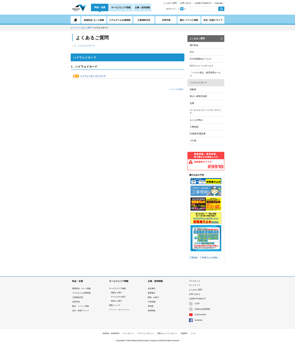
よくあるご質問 (170, 3)
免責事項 (184, 333)
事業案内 (151, 293)
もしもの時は (196, 120)
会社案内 (151, 288)
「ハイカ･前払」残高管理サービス (205, 74)
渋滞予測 (76, 302)
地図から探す (116, 293)
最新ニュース (114, 305)
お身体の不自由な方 (203, 3)
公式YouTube (200, 314)
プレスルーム (194, 281)
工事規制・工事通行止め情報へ (204, 257)
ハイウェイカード (198, 82)
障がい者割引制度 (198, 96)
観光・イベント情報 (80, 306)
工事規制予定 (77, 297)
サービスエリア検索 (117, 288)
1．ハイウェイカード (84, 45)
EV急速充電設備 (197, 133)
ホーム (73, 28)
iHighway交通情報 (202, 309)
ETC (192, 52)
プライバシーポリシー (145, 333)
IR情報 (150, 306)
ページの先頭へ (177, 89)
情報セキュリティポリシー (167, 333)
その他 (193, 140)
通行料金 (194, 45)
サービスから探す (118, 297)
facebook (198, 320)
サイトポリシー (128, 333)
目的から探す (116, 301)
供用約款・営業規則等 (110, 333)
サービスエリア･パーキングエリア (205, 111)
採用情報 (151, 311)
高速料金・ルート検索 (81, 288)
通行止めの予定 (196, 175)
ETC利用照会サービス (200, 59)
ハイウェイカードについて (93, 76)
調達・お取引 (153, 297)
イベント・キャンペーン (119, 310)
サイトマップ (194, 285)
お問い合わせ (185, 3)
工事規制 (194, 127)
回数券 (193, 89)
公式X (197, 303)
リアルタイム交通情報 (81, 293)
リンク (193, 333)
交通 (192, 103)
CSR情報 (151, 302)
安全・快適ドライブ (80, 311)
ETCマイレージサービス (201, 66)
